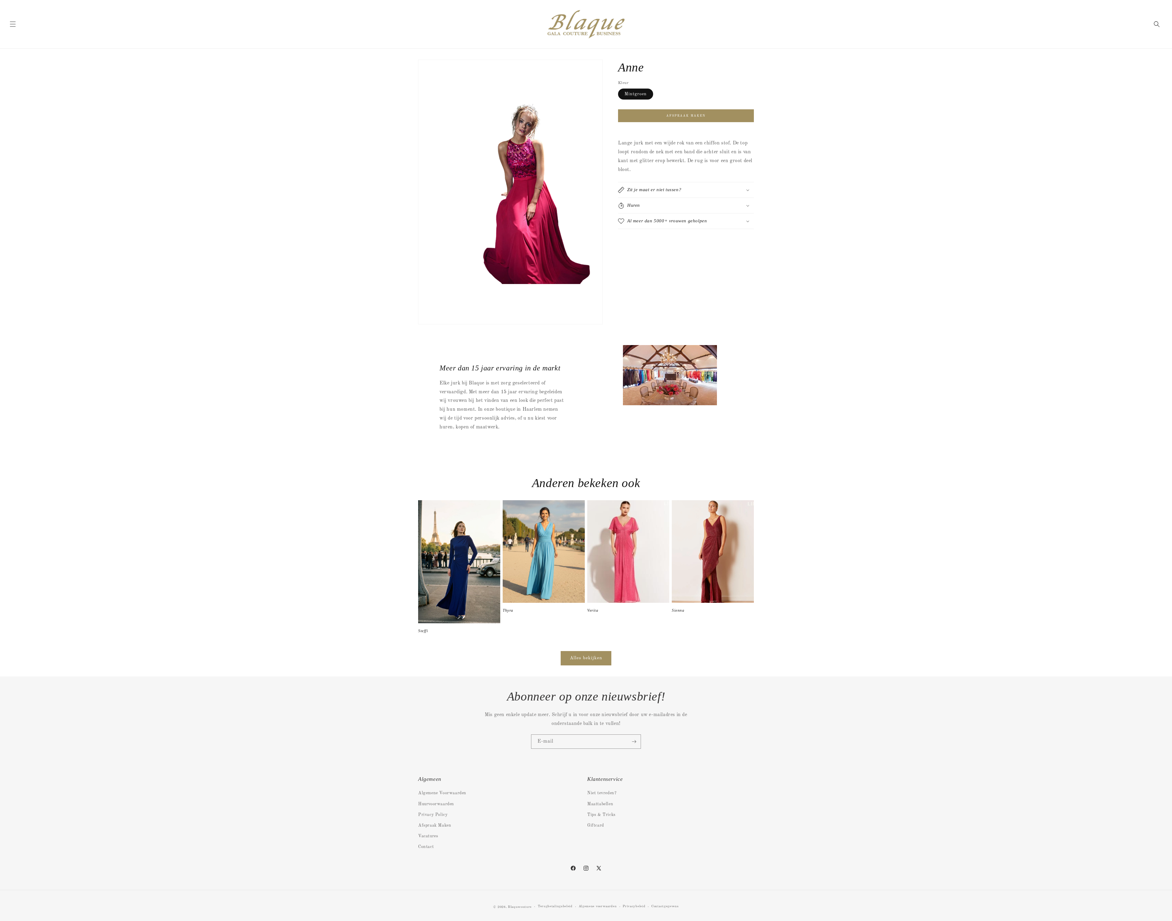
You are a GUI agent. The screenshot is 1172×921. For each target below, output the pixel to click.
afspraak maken (686, 115)
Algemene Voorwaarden (442, 793)
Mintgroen (635, 94)
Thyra (508, 610)
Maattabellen (600, 804)
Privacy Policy (432, 815)
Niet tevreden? (602, 793)
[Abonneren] (634, 741)
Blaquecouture (520, 907)
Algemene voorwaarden (598, 906)
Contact (426, 847)
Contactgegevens (665, 906)
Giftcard (595, 825)
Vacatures (428, 836)
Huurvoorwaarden (436, 804)
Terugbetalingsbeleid (555, 906)
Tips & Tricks (601, 815)
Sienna (678, 610)
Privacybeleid (634, 906)
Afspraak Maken (434, 825)
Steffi (423, 630)
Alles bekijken (586, 658)
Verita (593, 610)
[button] (13, 24)
